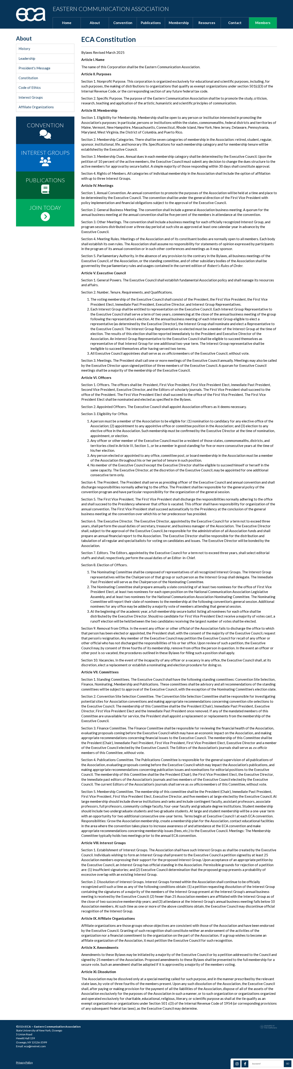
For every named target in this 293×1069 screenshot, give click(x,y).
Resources (206, 23)
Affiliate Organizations (36, 107)
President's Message (34, 68)
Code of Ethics (30, 87)
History (24, 48)
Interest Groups (31, 97)
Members (262, 23)
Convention (122, 23)
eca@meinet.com (35, 1046)
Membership (179, 23)
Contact (234, 23)
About (95, 23)
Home (66, 23)
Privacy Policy (24, 1062)
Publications (151, 23)
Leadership (27, 58)
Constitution (28, 78)
